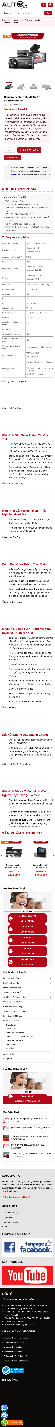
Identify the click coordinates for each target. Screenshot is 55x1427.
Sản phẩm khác (10, 1059)
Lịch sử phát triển (11, 1222)
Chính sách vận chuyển (14, 1342)
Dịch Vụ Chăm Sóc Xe (12, 978)
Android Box (11, 1029)
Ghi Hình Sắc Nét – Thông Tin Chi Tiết (22, 204)
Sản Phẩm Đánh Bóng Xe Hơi (15, 1011)
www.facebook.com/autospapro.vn (35, 175)
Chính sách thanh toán (13, 1347)
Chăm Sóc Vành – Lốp (12, 1007)
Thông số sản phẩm (14, 201)
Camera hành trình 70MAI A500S (41, 866)
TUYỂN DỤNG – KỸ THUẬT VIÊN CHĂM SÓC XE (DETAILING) (30, 1137)
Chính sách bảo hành (13, 1352)
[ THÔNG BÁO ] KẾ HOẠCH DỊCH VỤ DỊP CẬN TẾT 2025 (31, 1120)
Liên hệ (7, 1226)
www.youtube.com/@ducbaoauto (33, 167)
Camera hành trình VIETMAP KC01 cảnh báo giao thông (14, 866)
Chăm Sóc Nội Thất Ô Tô (14, 1002)
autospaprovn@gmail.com (28, 1101)
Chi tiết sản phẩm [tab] (19, 189)
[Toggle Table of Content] (47, 197)
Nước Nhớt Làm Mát (12, 988)
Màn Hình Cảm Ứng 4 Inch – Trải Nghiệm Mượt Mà (26, 209)
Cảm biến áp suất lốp (15, 1033)
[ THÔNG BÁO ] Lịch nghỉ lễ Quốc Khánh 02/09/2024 (28, 1146)
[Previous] (8, 56)
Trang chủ (6, 20)
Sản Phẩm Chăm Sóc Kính (14, 997)
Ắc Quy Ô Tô (8, 1054)
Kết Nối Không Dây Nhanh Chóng (20, 224)
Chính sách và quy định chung (16, 1338)
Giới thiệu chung (11, 1213)
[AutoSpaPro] (19, 4)
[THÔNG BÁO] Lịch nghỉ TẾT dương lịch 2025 (30, 1127)
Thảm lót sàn (11, 1025)
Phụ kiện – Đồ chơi (33, 20)
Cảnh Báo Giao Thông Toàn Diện (20, 214)
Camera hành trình (10, 23)
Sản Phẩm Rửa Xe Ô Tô (13, 992)
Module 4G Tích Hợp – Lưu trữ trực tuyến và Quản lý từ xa (27, 219)
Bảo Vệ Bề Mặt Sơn (11, 983)
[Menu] (43, 5)
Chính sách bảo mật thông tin (16, 1361)
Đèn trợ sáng (11, 1044)
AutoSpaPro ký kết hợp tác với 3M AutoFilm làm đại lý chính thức (31, 1155)
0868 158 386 (27, 1096)
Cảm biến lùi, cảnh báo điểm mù (19, 1036)
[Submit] (48, 13)
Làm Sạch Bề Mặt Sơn (12, 1016)
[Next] (46, 56)
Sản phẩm (17, 20)
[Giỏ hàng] (50, 5)
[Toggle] (51, 978)
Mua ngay (13, 157)
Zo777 (12, 807)
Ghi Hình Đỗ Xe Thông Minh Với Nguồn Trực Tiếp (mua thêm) (27, 228)
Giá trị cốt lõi (9, 1217)
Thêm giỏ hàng (29, 150)
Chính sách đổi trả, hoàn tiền (16, 1356)
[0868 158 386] (4, 1423)
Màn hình (10, 1048)
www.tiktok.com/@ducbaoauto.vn (32, 171)
